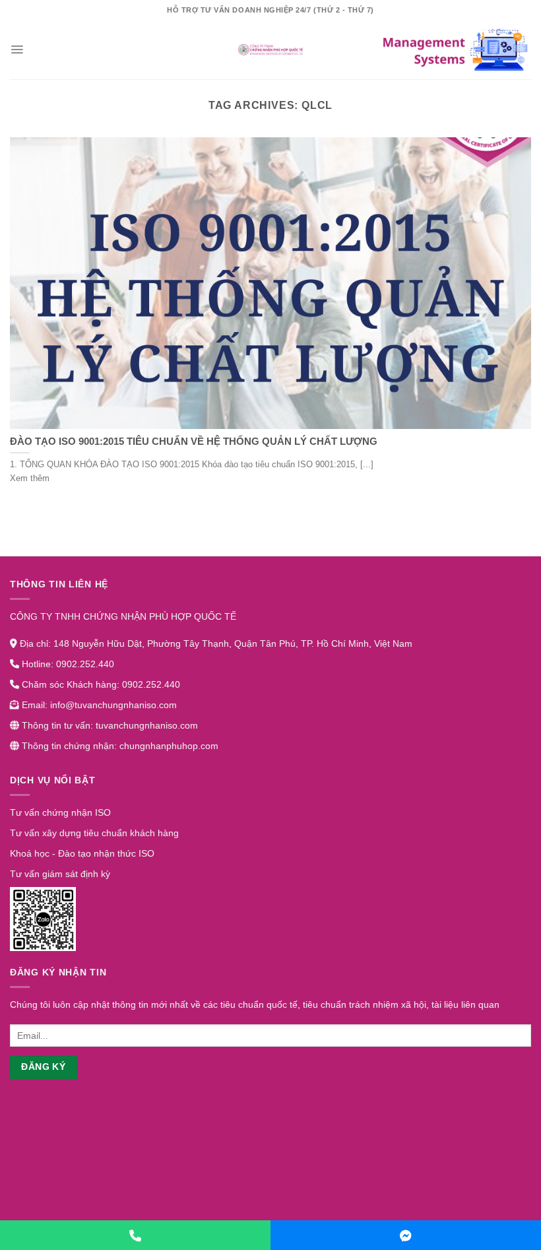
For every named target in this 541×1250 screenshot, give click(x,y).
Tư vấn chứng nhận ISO (60, 812)
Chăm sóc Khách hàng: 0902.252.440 (99, 684)
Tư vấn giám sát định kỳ (60, 874)
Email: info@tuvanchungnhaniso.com (98, 705)
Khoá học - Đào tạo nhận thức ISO (82, 853)
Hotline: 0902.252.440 (66, 664)
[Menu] (17, 49)
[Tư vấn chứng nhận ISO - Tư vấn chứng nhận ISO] (270, 49)
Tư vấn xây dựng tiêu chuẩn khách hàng (94, 833)
